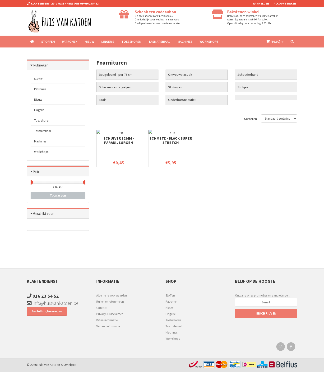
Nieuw (89, 41)
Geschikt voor (43, 213)
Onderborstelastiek (182, 100)
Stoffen (48, 41)
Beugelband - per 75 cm (115, 74)
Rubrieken (40, 65)
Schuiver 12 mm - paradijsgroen (118, 140)
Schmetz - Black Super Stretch (170, 140)
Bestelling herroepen (47, 311)
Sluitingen (175, 87)
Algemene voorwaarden (111, 295)
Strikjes (242, 87)
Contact (101, 308)
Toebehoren (131, 41)
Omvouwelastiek (180, 74)
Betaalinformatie (107, 320)
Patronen (70, 41)
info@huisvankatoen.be (55, 303)
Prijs (36, 171)
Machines (184, 41)
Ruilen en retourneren (110, 302)
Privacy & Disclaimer (109, 314)
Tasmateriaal (159, 41)
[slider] (30, 182)
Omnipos (70, 365)
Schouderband (247, 74)
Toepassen (58, 195)
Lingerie (107, 41)
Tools (102, 100)
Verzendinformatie (108, 326)
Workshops (208, 41)
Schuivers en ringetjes (115, 87)
